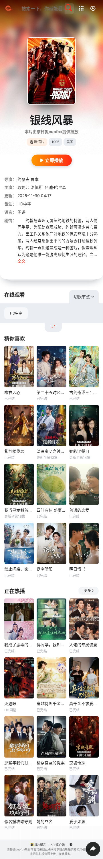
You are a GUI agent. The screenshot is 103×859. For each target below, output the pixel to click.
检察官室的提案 (51, 762)
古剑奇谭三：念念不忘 (84, 392)
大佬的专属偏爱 (83, 644)
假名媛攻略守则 (18, 821)
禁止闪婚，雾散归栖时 (19, 568)
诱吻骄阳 (45, 568)
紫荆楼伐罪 (14, 451)
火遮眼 (10, 703)
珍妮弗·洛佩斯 (30, 187)
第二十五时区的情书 (51, 392)
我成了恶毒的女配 (19, 644)
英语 (21, 212)
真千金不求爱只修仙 (84, 703)
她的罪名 (45, 821)
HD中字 (16, 313)
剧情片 (39, 142)
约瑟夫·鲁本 (28, 179)
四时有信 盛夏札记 (51, 510)
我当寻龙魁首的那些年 (19, 510)
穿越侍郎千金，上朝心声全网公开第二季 (51, 703)
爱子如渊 (77, 821)
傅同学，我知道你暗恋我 (51, 644)
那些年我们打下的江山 (19, 762)
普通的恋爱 (79, 510)
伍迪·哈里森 (55, 187)
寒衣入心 (12, 392)
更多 (87, 590)
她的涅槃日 (79, 451)
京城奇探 (77, 762)
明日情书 (77, 568)
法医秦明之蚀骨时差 (51, 451)
